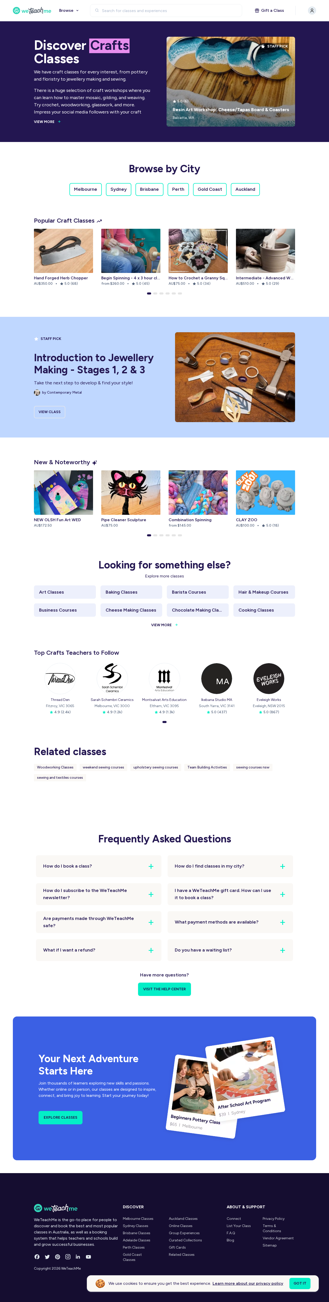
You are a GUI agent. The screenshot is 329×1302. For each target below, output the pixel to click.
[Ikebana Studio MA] (216, 678)
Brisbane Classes (136, 1233)
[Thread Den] (60, 678)
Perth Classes (134, 1247)
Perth (178, 189)
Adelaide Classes (136, 1240)
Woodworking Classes (55, 767)
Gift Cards (177, 1247)
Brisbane (149, 189)
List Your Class (239, 1226)
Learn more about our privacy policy (248, 1283)
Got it (300, 1283)
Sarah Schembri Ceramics (112, 700)
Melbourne (85, 189)
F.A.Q (231, 1233)
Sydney (119, 189)
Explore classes (60, 1117)
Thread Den (60, 700)
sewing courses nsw (252, 767)
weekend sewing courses (103, 767)
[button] (149, 293)
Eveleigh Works (269, 700)
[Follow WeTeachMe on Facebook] (37, 1257)
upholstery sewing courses (155, 767)
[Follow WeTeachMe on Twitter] (47, 1257)
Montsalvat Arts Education (164, 700)
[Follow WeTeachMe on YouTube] (88, 1257)
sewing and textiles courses (60, 777)
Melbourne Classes (138, 1219)
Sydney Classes (135, 1226)
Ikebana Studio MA (216, 700)
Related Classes (182, 1254)
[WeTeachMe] (32, 10)
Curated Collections (185, 1240)
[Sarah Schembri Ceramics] (112, 678)
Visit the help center (164, 989)
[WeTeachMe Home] (77, 1208)
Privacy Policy (274, 1219)
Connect (234, 1219)
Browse (66, 10)
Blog (230, 1240)
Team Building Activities (207, 767)
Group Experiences (184, 1233)
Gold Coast (210, 189)
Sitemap (270, 1245)
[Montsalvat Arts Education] (164, 678)
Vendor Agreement (278, 1238)
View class (50, 412)
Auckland (245, 189)
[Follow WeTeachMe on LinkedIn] (78, 1257)
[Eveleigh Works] (269, 678)
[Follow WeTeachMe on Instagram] (68, 1257)
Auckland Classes (183, 1219)
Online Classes (181, 1226)
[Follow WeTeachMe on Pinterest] (57, 1257)
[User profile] (312, 10)
